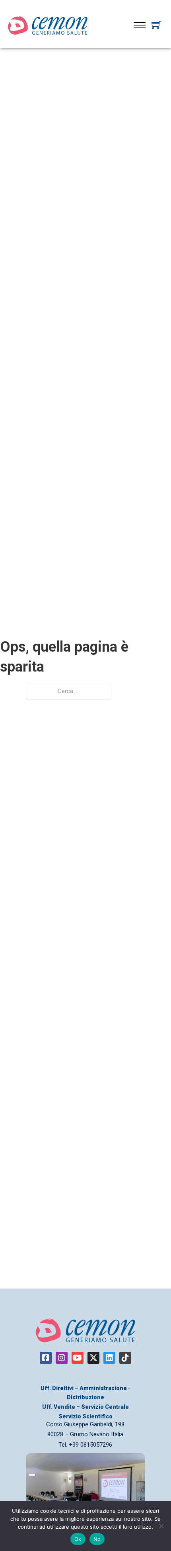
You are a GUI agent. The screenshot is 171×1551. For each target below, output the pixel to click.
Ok (78, 1539)
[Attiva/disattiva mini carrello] (156, 25)
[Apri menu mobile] (140, 25)
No (97, 1539)
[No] (161, 1526)
